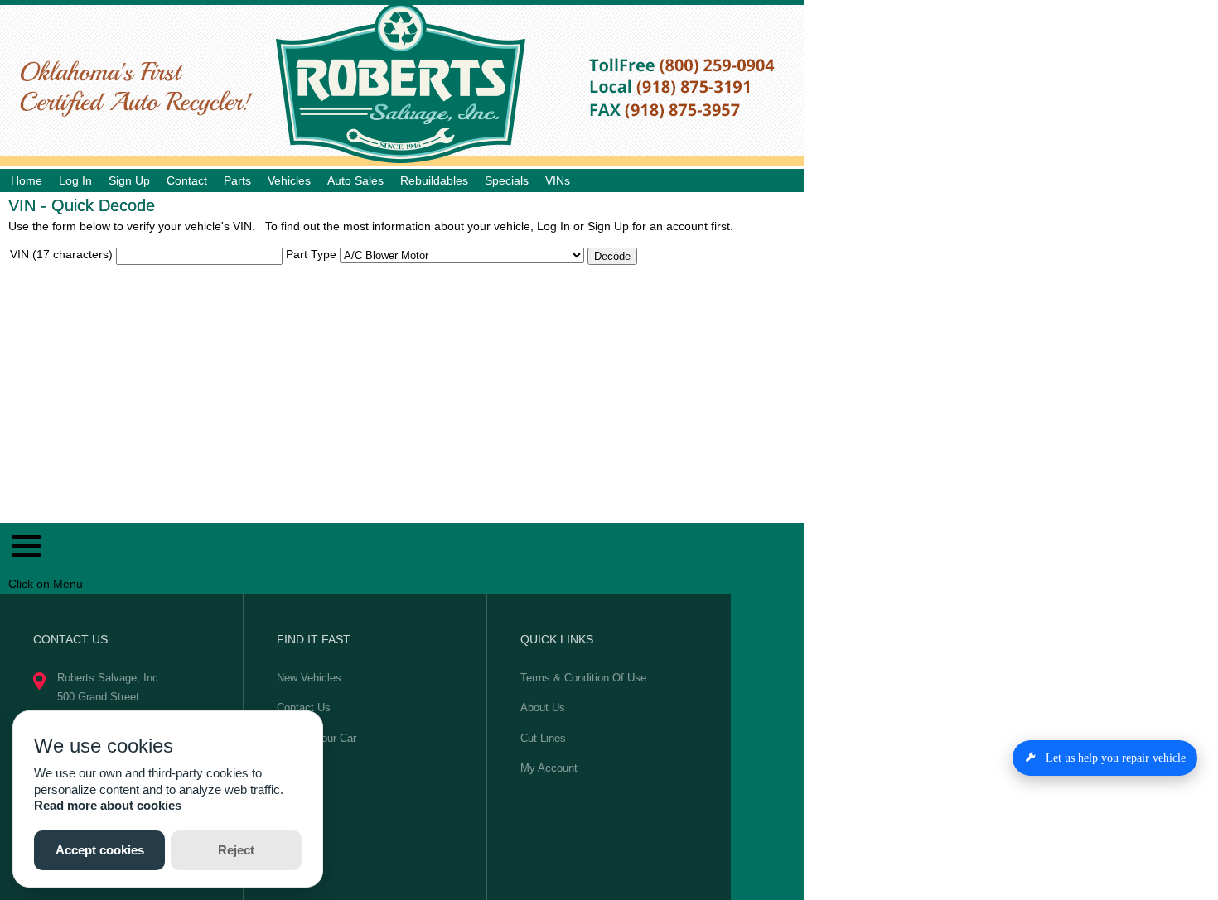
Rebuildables (434, 180)
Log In (75, 180)
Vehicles (289, 180)
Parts (237, 180)
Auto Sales (355, 180)
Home (26, 180)
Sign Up (129, 180)
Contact (187, 180)
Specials (507, 180)
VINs (557, 180)
